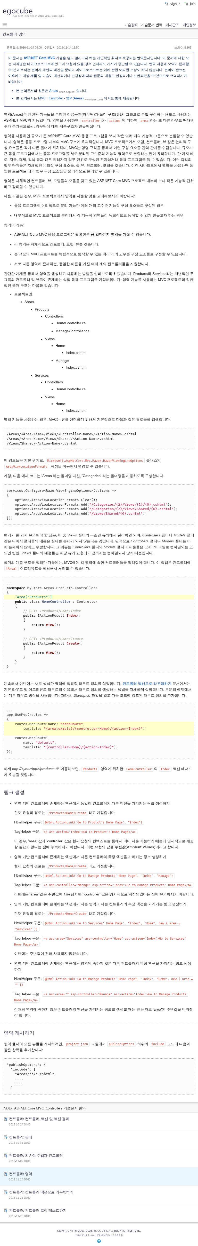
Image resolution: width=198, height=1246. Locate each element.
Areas (53, 91)
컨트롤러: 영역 (20, 1173)
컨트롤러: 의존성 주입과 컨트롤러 (36, 1155)
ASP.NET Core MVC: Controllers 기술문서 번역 (50, 1108)
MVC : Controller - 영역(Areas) (61, 98)
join (192, 3)
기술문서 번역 (151, 25)
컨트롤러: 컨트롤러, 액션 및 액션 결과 (39, 1118)
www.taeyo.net (94, 99)
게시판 (172, 25)
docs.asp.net (67, 91)
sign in (174, 3)
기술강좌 (131, 25)
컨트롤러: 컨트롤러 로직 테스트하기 (37, 1210)
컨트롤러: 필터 (20, 1136)
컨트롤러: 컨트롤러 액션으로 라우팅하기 (41, 1191)
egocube (18, 10)
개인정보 (189, 25)
